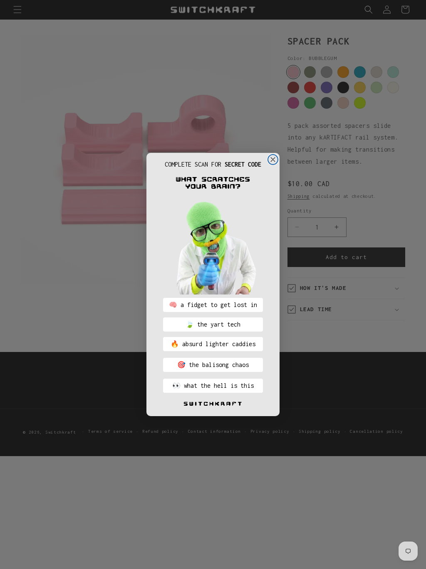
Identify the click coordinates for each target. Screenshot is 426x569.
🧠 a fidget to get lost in (213, 304)
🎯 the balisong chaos (213, 364)
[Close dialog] (273, 160)
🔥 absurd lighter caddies (213, 343)
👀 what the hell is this (213, 385)
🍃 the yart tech (213, 324)
